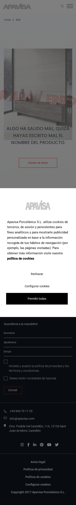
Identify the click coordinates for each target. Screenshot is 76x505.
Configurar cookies (37, 286)
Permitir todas (37, 298)
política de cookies (20, 258)
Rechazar (37, 273)
